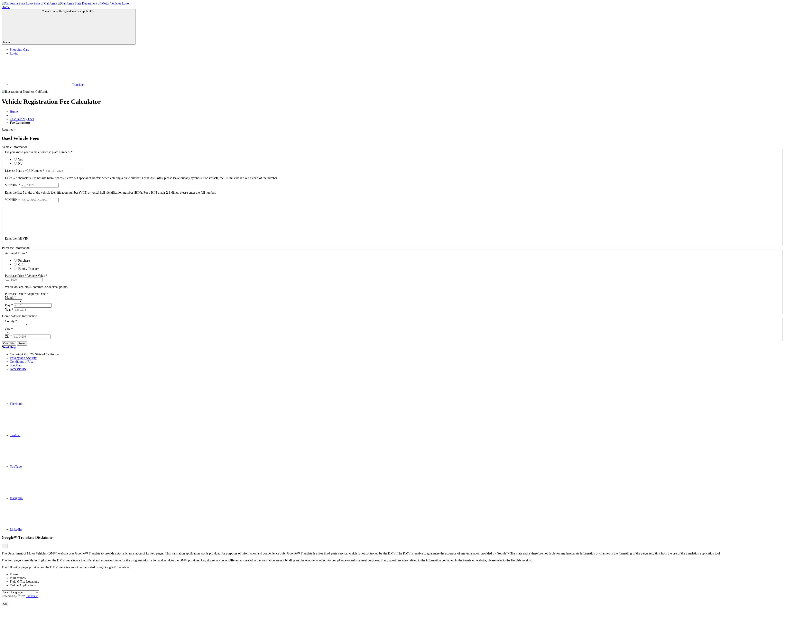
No (20, 163)
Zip (8, 336)
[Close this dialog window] (5, 546)
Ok (5, 603)
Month (10, 297)
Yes (20, 159)
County (11, 321)
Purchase (24, 260)
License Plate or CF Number (24, 170)
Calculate (8, 343)
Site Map (15, 365)
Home (14, 111)
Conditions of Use (21, 361)
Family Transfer (28, 268)
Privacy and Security (23, 358)
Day (9, 305)
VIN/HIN (12, 185)
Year (9, 309)
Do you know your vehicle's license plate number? (39, 152)
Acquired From (16, 253)
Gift (20, 264)
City (9, 328)
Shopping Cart (19, 49)
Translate (77, 84)
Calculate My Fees (22, 119)
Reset (21, 343)
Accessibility (18, 369)
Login (14, 53)
